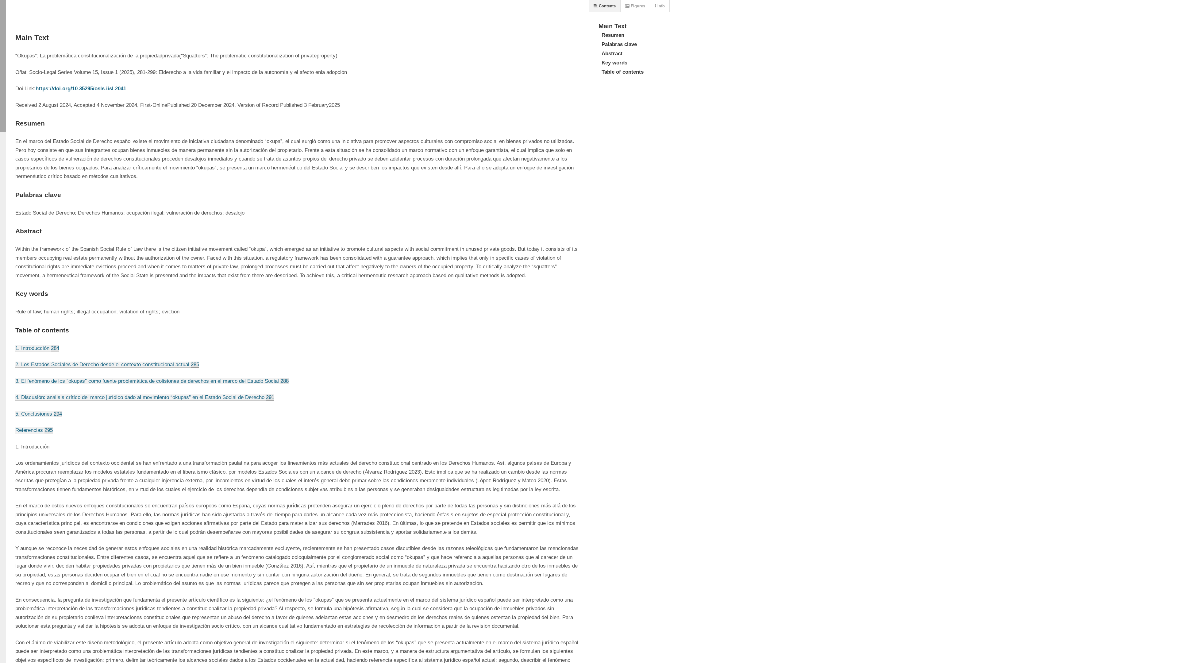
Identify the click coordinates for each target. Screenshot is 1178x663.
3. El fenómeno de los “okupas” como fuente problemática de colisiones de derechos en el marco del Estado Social (152, 381)
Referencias (34, 430)
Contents (607, 6)
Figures (637, 6)
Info (660, 6)
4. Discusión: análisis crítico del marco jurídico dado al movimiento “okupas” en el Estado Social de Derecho (144, 397)
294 (58, 414)
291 (270, 397)
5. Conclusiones (38, 414)
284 (55, 348)
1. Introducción (37, 348)
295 (48, 430)
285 (195, 364)
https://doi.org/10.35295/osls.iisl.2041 (81, 88)
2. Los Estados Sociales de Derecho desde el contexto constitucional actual (107, 364)
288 (284, 381)
